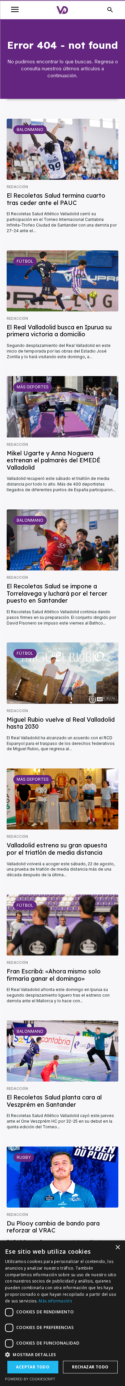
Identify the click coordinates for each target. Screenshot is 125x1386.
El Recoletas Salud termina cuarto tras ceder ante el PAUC (56, 199)
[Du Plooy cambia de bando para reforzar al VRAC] (62, 1177)
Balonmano (30, 129)
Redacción (17, 187)
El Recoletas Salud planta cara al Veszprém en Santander (54, 1100)
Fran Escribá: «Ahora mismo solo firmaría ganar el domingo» (54, 974)
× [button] (117, 1247)
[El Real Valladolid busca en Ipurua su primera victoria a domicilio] (62, 280)
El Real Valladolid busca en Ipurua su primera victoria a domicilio (59, 330)
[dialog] (62, 1313)
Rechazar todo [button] (90, 1367)
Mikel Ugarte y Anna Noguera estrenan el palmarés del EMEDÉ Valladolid (53, 460)
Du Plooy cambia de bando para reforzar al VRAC (53, 1227)
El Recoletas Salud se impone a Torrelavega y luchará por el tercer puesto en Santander (57, 593)
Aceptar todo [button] (32, 1367)
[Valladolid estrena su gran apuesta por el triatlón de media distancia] (62, 798)
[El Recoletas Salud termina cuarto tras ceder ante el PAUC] (62, 149)
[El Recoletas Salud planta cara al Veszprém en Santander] (62, 1051)
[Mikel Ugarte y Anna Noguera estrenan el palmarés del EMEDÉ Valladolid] (62, 406)
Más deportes (33, 386)
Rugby (24, 1157)
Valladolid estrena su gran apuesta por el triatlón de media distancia (57, 848)
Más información (55, 1301)
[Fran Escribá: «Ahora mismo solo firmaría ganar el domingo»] (62, 925)
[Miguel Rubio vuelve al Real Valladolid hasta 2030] (62, 672)
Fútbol (25, 261)
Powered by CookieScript (30, 1378)
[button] (62, 1354)
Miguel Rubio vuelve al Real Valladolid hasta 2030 (61, 723)
